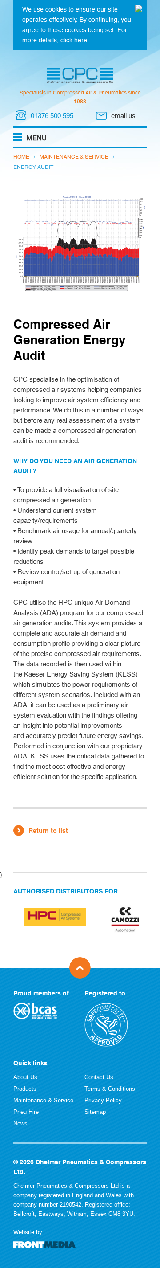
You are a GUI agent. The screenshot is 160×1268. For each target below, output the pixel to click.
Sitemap (95, 1112)
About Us (25, 1077)
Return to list (48, 830)
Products (24, 1088)
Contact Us (98, 1077)
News (20, 1123)
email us (123, 115)
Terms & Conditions (109, 1088)
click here (73, 40)
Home (21, 157)
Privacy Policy (103, 1100)
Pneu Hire (26, 1112)
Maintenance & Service (74, 157)
